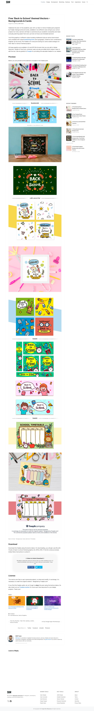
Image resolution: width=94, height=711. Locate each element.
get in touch (48, 639)
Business (67, 2)
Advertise (77, 701)
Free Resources (14, 615)
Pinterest (47, 628)
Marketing (61, 2)
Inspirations (78, 2)
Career (83, 2)
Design (48, 2)
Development (54, 2)
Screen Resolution (61, 703)
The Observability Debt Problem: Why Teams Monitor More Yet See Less (79, 41)
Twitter (29, 628)
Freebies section (25, 587)
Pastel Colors (43, 703)
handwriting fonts (29, 39)
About (76, 695)
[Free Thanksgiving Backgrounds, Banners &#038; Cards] (16, 601)
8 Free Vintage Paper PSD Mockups (51, 621)
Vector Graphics (23, 615)
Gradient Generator (61, 697)
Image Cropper (43, 701)
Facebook (35, 628)
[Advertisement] (47, 8)
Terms (76, 697)
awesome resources (18, 695)
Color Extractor (43, 699)
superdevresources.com (21, 643)
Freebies (43, 2)
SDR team (17, 638)
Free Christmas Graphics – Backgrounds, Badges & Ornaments (32, 608)
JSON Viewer (60, 695)
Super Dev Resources (47, 708)
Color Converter (43, 697)
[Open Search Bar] (87, 2)
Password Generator (61, 701)
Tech (72, 2)
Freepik (29, 51)
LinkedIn (41, 628)
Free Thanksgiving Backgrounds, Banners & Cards (16, 607)
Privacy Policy (78, 703)
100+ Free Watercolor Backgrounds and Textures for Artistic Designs (51, 608)
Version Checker (60, 699)
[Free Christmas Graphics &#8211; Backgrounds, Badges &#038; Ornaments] (34, 601)
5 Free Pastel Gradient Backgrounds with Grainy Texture (78, 148)
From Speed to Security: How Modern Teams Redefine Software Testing (79, 74)
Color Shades (43, 695)
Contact (76, 699)
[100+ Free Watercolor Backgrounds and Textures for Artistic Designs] (52, 601)
